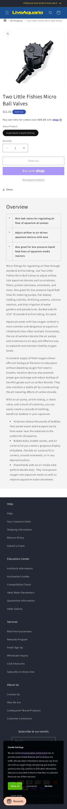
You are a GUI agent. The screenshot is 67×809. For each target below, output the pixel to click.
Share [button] (9, 189)
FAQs (10, 513)
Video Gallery (15, 608)
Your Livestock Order (19, 521)
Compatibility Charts (19, 584)
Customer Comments (19, 718)
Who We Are (14, 702)
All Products (16, 20)
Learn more (16, 795)
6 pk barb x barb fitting (22, 133)
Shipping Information (19, 529)
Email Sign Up (15, 647)
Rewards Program (17, 639)
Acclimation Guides (18, 576)
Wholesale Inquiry (17, 655)
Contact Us (13, 694)
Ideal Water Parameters (20, 592)
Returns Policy (15, 537)
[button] (7, 13)
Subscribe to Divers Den (21, 671)
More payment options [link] (33, 179)
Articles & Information (20, 568)
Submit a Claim (16, 545)
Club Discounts (16, 663)
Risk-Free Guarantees (19, 631)
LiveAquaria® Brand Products (24, 710)
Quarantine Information (21, 600)
